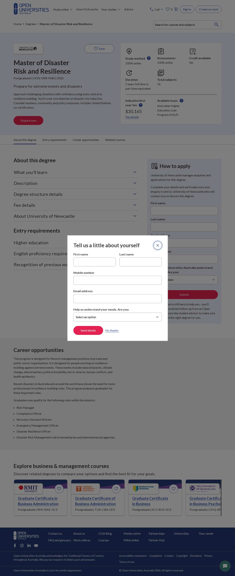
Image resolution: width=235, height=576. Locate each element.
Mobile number (83, 272)
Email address (83, 291)
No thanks (112, 330)
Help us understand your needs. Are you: (101, 309)
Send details (88, 330)
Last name (126, 254)
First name (80, 254)
